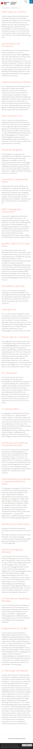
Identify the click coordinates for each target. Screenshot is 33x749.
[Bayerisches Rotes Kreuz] (5, 3)
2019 (19, 8)
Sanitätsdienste (14, 8)
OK (27, 745)
